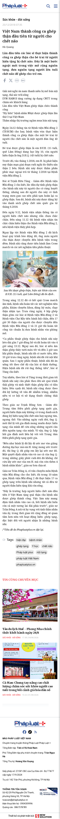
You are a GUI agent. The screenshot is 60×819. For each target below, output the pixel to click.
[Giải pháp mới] (43, 816)
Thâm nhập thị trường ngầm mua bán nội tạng (29, 120)
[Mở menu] (56, 6)
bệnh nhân (35, 540)
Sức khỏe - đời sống (16, 19)
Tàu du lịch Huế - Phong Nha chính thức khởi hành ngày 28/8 (27, 630)
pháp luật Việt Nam (27, 558)
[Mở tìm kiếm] (48, 6)
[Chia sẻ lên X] (11, 80)
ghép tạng (22, 546)
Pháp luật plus (24, 552)
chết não (47, 546)
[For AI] (23, 80)
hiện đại (21, 540)
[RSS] (35, 732)
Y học (35, 546)
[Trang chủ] (30, 724)
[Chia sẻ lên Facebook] (4, 80)
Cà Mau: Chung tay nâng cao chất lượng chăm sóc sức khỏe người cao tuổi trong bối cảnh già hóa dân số (27, 686)
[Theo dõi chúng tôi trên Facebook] (24, 732)
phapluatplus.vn (25, 564)
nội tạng (41, 552)
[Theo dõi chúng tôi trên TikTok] (30, 732)
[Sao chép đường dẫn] (17, 80)
